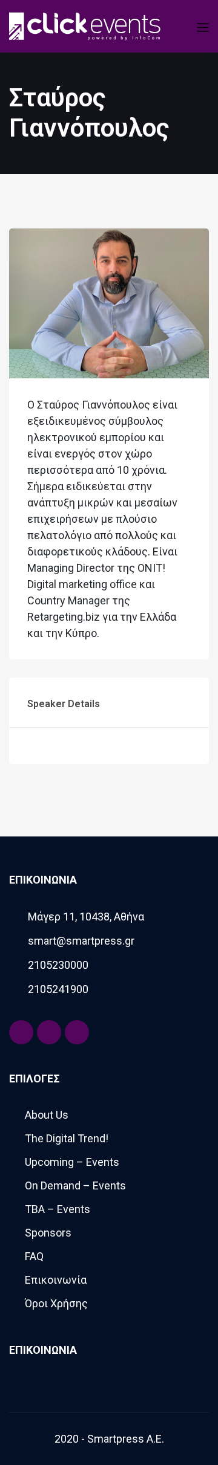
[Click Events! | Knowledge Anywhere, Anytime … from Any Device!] (84, 25)
